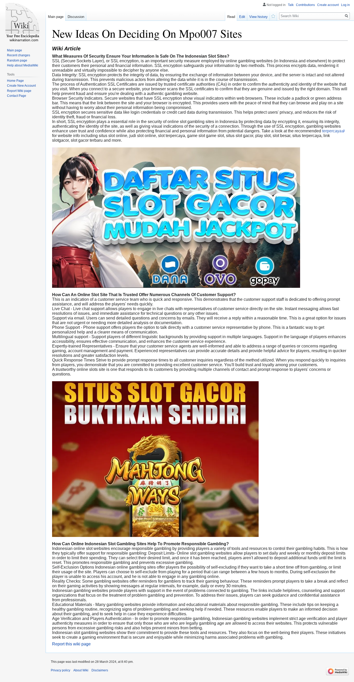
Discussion (76, 17)
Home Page (15, 81)
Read (231, 17)
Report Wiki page (19, 91)
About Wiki (80, 670)
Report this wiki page (71, 644)
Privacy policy (60, 670)
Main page (55, 17)
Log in (345, 5)
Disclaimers (99, 670)
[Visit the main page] (23, 21)
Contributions (305, 5)
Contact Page (16, 96)
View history (258, 17)
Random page (17, 60)
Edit (242, 17)
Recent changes (18, 55)
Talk (291, 5)
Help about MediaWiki (22, 65)
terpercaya (332, 131)
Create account (328, 5)
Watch (273, 15)
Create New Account (21, 85)
